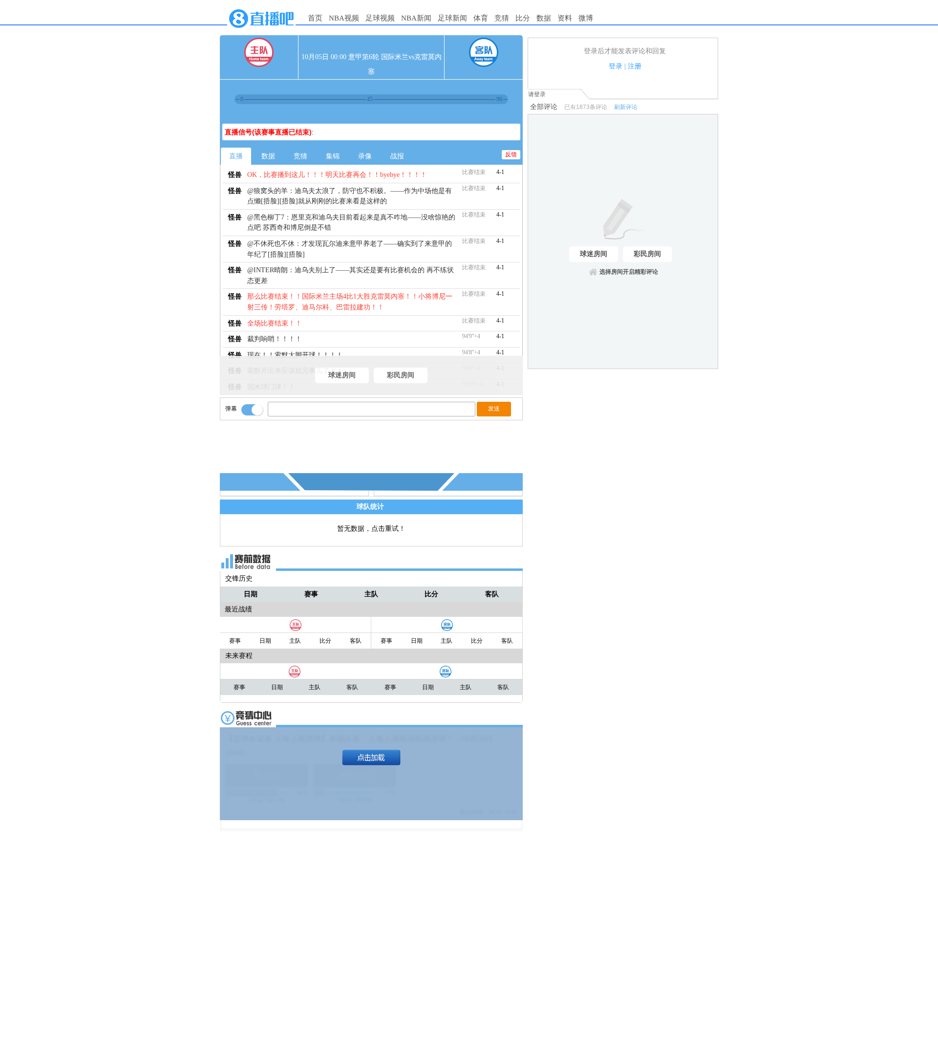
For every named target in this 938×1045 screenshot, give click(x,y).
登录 (615, 66)
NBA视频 (344, 18)
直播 (236, 156)
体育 (480, 18)
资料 (564, 18)
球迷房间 (342, 375)
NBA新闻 (416, 18)
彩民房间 (400, 375)
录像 (365, 156)
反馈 (511, 154)
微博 (585, 18)
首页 (315, 18)
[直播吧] (261, 30)
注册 (634, 66)
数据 (543, 18)
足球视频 (380, 18)
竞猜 (501, 18)
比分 (522, 18)
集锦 (333, 156)
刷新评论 (626, 107)
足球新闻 (452, 18)
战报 (397, 156)
